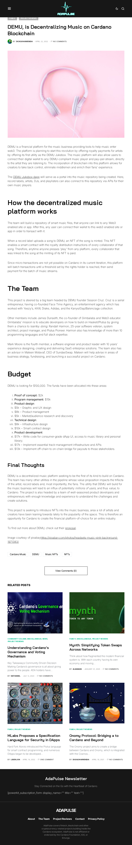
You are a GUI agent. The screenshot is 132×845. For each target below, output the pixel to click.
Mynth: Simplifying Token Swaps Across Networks (95, 647)
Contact (80, 818)
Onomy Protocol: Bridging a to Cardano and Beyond (94, 737)
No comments (60, 41)
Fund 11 (72, 639)
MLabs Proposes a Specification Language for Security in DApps (34, 737)
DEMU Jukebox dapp (26, 177)
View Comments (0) (65, 570)
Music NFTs (51, 554)
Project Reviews (28, 18)
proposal (70, 528)
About (31, 818)
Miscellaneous (34, 639)
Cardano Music (18, 554)
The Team (44, 818)
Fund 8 (12, 18)
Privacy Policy (96, 818)
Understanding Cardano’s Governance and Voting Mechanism (28, 651)
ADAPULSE (66, 810)
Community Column (17, 639)
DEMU (35, 554)
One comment (47, 759)
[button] (9, 9)
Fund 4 (72, 729)
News (44, 639)
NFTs (67, 554)
